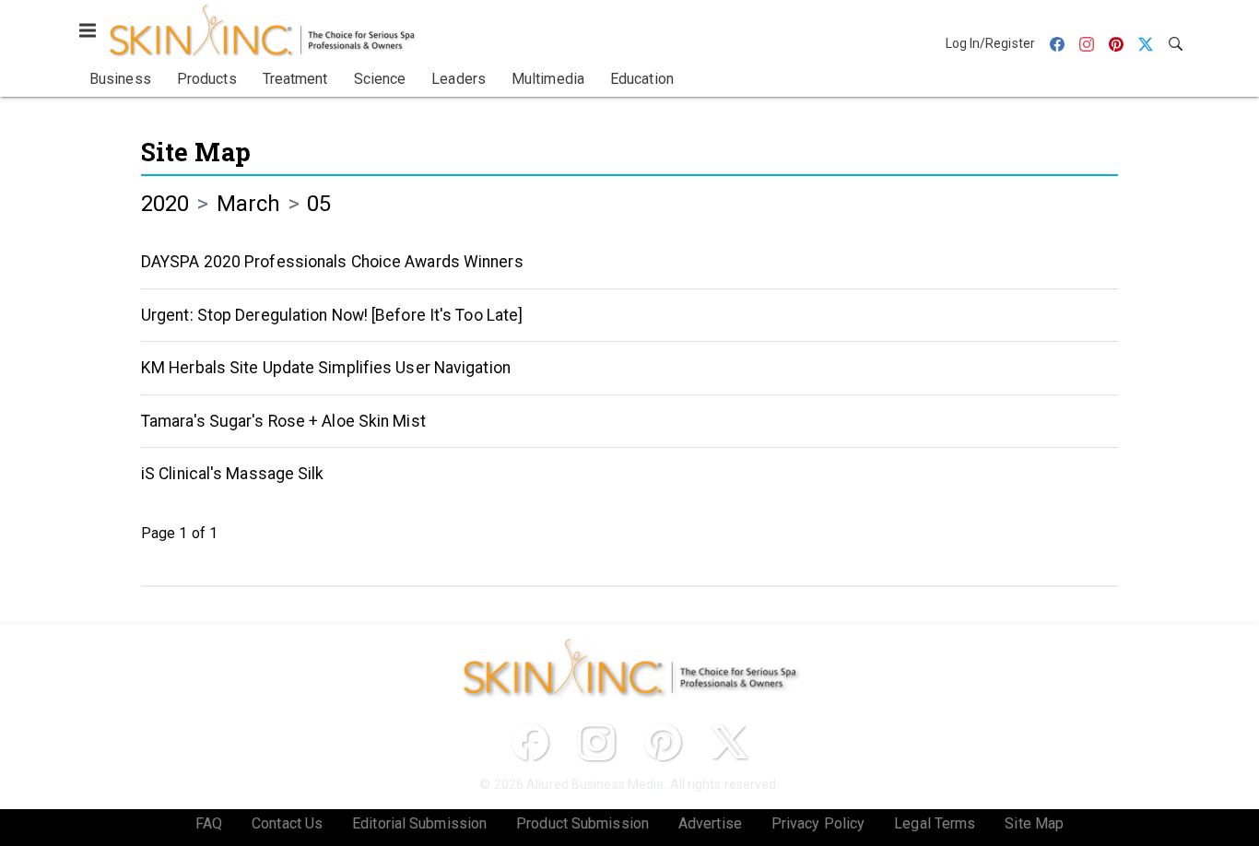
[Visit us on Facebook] (530, 741)
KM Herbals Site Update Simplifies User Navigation (326, 367)
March (249, 204)
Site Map (196, 151)
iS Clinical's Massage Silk (232, 473)
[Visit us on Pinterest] (662, 741)
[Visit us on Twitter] (729, 741)
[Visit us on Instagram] (596, 741)
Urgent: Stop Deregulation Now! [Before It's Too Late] (332, 315)
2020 (165, 204)
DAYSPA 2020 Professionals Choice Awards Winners (332, 262)
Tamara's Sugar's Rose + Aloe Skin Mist (283, 421)
